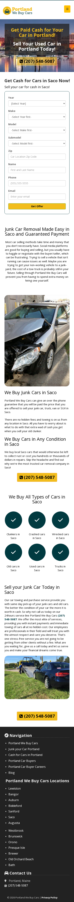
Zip (10, 151)
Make (11, 111)
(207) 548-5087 (18, 885)
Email (11, 190)
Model (12, 124)
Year (11, 97)
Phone (12, 177)
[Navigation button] (67, 9)
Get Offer (37, 206)
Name (12, 164)
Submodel (14, 137)
